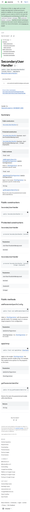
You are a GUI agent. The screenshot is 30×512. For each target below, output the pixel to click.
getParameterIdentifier (10, 190)
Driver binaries (4, 455)
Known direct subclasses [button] (14, 91)
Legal (19, 502)
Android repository (6, 442)
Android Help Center (6, 484)
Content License (19, 428)
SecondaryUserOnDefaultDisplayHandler (13, 91)
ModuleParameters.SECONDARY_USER (12, 108)
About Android (5, 502)
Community (13, 502)
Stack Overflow (5, 494)
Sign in (26, 2)
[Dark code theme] (28, 212)
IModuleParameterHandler (9, 73)
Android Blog (4, 467)
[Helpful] (11, 36)
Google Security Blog (6, 469)
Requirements (4, 444)
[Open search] (18, 2)
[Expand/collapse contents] (11, 40)
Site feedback (11, 505)
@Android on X (5, 461)
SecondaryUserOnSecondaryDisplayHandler (14, 93)
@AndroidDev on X (6, 464)
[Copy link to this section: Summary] (11, 115)
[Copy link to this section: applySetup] (11, 344)
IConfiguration (12, 161)
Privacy (4, 505)
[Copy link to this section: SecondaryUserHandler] (19, 208)
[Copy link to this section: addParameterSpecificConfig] (24, 305)
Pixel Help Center (5, 486)
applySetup (6, 175)
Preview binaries (5, 449)
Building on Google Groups (8, 474)
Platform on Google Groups (8, 472)
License (24, 502)
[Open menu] (2, 2)
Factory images (5, 452)
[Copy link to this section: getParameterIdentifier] (20, 383)
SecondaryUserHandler (10, 125)
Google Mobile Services (7, 491)
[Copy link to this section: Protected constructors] (24, 223)
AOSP (2, 32)
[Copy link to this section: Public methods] (17, 300)
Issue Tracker (4, 496)
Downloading (4, 447)
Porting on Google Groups (7, 477)
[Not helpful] (14, 36)
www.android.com (6, 489)
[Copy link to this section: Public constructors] (21, 203)
